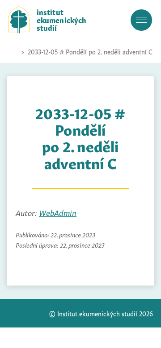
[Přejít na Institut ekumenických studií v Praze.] (12, 51)
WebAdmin (57, 212)
